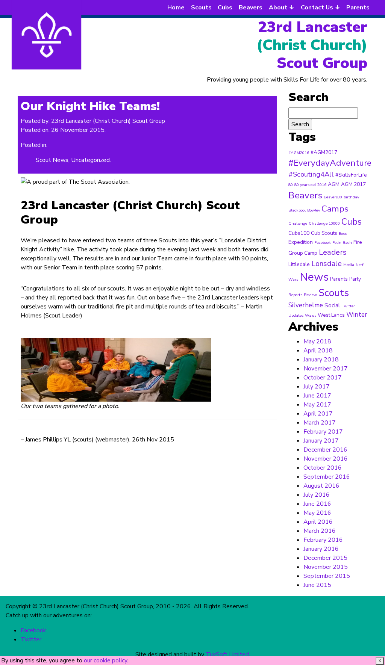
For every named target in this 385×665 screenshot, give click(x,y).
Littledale (299, 264)
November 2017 (325, 368)
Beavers (250, 7)
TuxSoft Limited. (228, 654)
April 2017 (318, 414)
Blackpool (297, 210)
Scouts (201, 7)
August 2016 (321, 486)
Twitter (348, 306)
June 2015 (317, 585)
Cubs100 (298, 233)
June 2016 (317, 504)
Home (176, 7)
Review (310, 295)
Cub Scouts (324, 233)
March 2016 (319, 531)
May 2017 (317, 405)
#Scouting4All (311, 174)
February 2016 (323, 540)
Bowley (313, 210)
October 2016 (322, 468)
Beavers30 (333, 197)
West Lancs (331, 315)
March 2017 (319, 423)
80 (290, 184)
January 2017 (321, 441)
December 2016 (325, 450)
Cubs (225, 7)
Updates (295, 315)
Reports (295, 295)
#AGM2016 (298, 153)
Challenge (297, 223)
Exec (343, 233)
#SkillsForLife (351, 174)
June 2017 (317, 395)
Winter (356, 314)
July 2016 (316, 495)
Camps (335, 209)
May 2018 (317, 341)
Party (355, 279)
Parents (358, 7)
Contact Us (317, 7)
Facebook (322, 242)
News (314, 276)
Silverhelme (305, 305)
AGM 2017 (353, 184)
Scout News (52, 160)
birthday (351, 197)
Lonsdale (326, 263)
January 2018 (321, 359)
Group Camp (302, 253)
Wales (310, 315)
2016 (321, 184)
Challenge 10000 (324, 223)
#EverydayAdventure (329, 163)
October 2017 (322, 377)
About (278, 7)
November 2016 (325, 459)
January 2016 (321, 549)
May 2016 (317, 513)
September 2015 (326, 576)
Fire (357, 242)
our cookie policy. (106, 660)
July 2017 (316, 386)
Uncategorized (90, 160)
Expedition (300, 242)
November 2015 (325, 567)
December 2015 (325, 558)
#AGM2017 (324, 152)
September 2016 (326, 477)
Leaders (333, 252)
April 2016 (318, 522)
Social (332, 305)
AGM (334, 184)
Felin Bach (342, 242)
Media (348, 265)
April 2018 (318, 350)
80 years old (305, 184)
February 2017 (323, 432)
